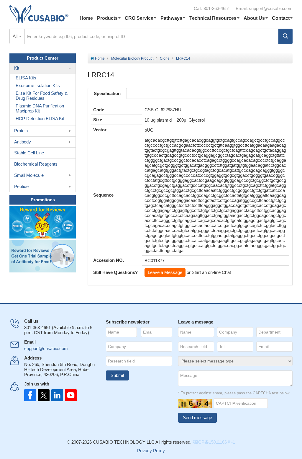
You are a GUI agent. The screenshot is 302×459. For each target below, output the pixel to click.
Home (86, 18)
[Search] (285, 36)
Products (107, 18)
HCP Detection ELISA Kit (40, 118)
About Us (254, 18)
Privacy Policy (151, 450)
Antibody (22, 141)
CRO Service (139, 18)
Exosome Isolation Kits (38, 85)
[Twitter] (43, 395)
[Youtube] (69, 395)
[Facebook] (30, 395)
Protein (21, 130)
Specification (107, 93)
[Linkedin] (56, 395)
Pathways (171, 18)
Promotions (43, 199)
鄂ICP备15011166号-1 (214, 442)
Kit (16, 68)
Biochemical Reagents (36, 163)
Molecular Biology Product (132, 58)
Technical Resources (213, 18)
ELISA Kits (26, 77)
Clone (165, 58)
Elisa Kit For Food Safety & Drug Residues (42, 96)
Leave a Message (165, 272)
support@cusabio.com (271, 8)
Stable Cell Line (29, 152)
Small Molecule (29, 175)
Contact (281, 18)
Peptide (21, 186)
